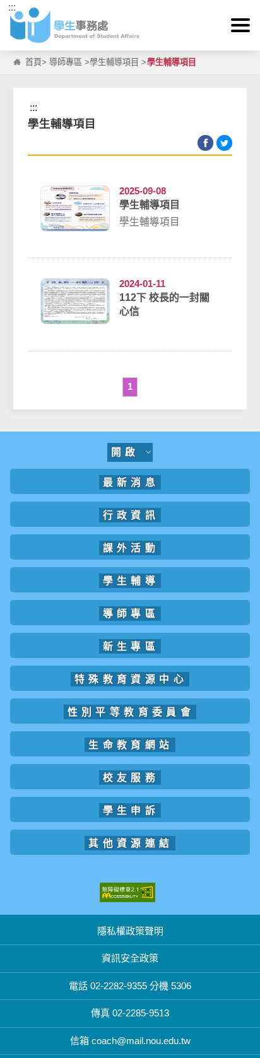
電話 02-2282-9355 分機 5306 (130, 985)
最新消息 (131, 482)
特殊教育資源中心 (130, 679)
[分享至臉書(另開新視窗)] (205, 143)
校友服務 (131, 777)
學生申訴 (131, 810)
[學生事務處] (129, 25)
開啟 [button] (128, 452)
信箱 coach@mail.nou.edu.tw (130, 1040)
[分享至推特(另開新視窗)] (224, 143)
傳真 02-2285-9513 (130, 1013)
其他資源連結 (130, 843)
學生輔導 (131, 580)
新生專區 (131, 646)
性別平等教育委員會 (131, 712)
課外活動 (131, 548)
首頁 (33, 62)
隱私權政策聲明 (130, 931)
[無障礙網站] (127, 891)
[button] (240, 25)
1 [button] (130, 386)
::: (12, 7)
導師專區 (65, 62)
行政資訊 (131, 515)
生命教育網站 (130, 744)
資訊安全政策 (130, 958)
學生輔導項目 (114, 62)
